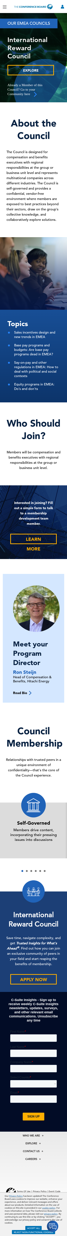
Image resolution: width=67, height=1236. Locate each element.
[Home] (33, 6)
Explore (31, 70)
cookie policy (48, 1207)
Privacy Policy (16, 1195)
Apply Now (33, 979)
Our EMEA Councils (28, 23)
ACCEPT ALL (33, 1228)
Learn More (33, 540)
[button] (22, 871)
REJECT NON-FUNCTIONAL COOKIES (33, 1232)
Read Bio (21, 693)
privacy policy (51, 1213)
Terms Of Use (24, 1191)
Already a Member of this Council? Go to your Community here (24, 89)
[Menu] (5, 6)
